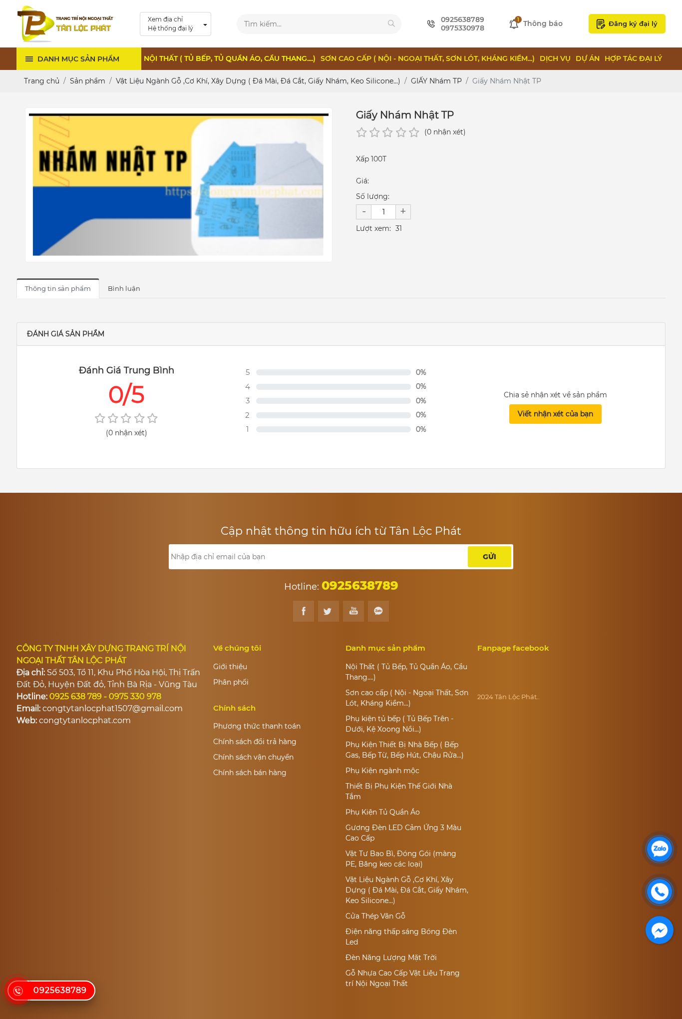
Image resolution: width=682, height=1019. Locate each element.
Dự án (588, 58)
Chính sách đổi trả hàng (255, 741)
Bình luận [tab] (124, 288)
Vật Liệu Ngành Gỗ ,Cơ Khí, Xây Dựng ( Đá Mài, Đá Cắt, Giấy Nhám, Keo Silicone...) (406, 890)
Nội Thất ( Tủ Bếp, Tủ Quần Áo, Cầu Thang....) (230, 58)
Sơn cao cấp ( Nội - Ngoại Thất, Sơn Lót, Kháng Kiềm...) (428, 58)
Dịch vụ (555, 58)
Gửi (489, 556)
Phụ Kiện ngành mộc (382, 770)
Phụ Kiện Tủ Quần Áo (382, 812)
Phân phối (231, 682)
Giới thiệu (230, 666)
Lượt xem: (373, 228)
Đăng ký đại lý (633, 23)
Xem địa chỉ (170, 23)
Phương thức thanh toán (257, 726)
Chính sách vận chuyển (253, 757)
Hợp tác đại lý (633, 58)
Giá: (362, 180)
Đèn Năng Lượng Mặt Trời (391, 957)
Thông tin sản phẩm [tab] (58, 288)
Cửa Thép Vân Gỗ (375, 916)
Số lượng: (372, 196)
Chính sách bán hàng (250, 772)
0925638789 (60, 990)
